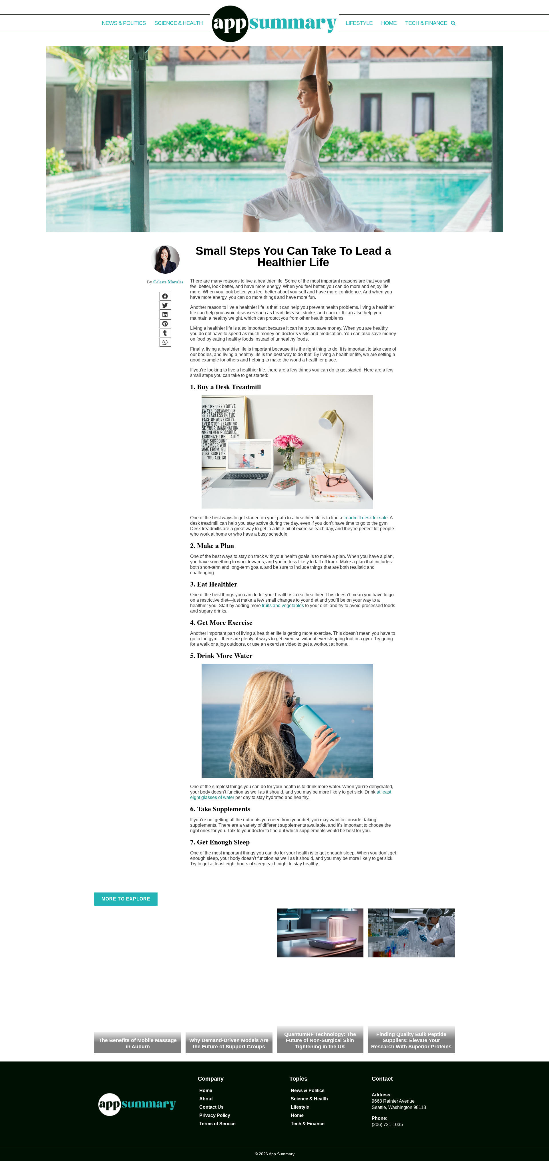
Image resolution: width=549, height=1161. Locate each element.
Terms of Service (217, 1123)
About (206, 1098)
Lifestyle (359, 23)
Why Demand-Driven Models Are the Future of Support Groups (228, 1043)
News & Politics (124, 23)
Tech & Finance (426, 23)
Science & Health (178, 23)
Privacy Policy (214, 1115)
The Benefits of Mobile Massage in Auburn (138, 1043)
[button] (453, 23)
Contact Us (211, 1107)
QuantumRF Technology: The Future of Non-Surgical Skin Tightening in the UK (320, 1040)
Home (389, 23)
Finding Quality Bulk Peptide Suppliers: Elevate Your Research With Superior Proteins (411, 1040)
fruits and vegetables (283, 605)
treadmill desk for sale (365, 517)
